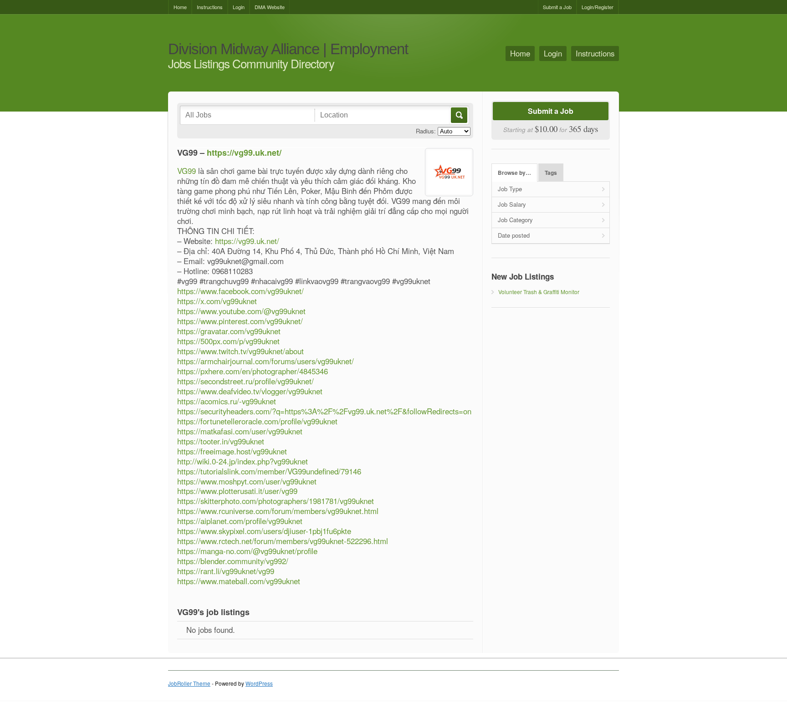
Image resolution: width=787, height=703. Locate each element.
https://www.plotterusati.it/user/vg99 (237, 490)
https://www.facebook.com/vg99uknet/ (240, 290)
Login (239, 6)
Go (458, 115)
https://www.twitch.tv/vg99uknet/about (240, 351)
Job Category (515, 219)
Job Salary (512, 204)
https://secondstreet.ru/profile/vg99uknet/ (245, 381)
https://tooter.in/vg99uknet (220, 441)
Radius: (426, 131)
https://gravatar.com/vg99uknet (229, 331)
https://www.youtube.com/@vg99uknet (241, 311)
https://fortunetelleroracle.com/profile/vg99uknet (257, 421)
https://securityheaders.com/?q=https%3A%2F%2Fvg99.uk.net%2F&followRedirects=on (324, 411)
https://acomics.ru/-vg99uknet (226, 401)
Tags (551, 173)
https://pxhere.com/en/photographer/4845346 (252, 371)
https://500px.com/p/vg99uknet (228, 341)
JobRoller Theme (189, 683)
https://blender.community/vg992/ (232, 560)
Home (180, 6)
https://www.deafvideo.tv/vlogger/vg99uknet (249, 391)
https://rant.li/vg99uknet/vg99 (225, 570)
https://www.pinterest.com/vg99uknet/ (240, 321)
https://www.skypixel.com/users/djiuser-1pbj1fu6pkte (264, 530)
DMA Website (270, 6)
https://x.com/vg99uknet (217, 300)
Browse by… (514, 173)
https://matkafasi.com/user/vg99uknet (239, 431)
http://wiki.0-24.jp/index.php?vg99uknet (242, 461)
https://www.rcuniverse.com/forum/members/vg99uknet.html (277, 510)
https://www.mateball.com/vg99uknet (238, 581)
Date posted (514, 235)
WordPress (259, 683)
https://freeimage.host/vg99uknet (232, 451)
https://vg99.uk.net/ (244, 152)
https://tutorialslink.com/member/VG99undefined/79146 (269, 471)
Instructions (210, 6)
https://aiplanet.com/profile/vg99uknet (239, 520)
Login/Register (597, 6)
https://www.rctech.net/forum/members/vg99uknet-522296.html (282, 540)
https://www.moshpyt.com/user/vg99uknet (247, 481)
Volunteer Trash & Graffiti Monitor (538, 291)
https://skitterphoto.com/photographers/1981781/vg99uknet (275, 500)
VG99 (186, 170)
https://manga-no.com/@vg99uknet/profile (247, 550)
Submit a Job (557, 6)
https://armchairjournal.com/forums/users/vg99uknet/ (265, 361)
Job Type (510, 188)
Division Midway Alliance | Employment (288, 49)
